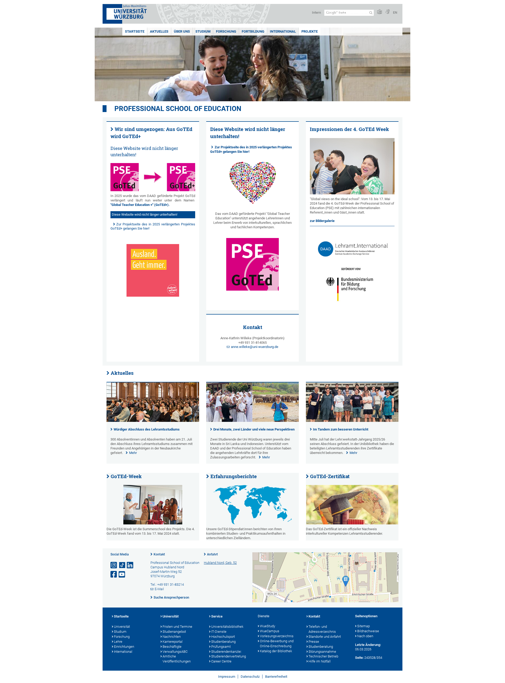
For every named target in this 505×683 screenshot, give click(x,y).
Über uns (182, 31)
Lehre (118, 642)
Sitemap (363, 626)
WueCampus (269, 631)
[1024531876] (352, 504)
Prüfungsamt (221, 647)
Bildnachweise (368, 631)
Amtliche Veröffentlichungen (177, 658)
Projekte (309, 31)
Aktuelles (159, 31)
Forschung (226, 31)
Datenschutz (250, 677)
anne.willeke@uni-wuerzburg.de (254, 347)
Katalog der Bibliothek (276, 651)
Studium (202, 31)
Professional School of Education (177, 109)
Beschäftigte (172, 647)
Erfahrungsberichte (233, 476)
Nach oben (365, 636)
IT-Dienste (218, 632)
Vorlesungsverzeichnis (277, 636)
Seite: (359, 658)
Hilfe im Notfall (320, 661)
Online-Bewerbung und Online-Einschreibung (277, 643)
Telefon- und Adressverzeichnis (322, 629)
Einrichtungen (124, 647)
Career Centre (221, 661)
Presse (314, 642)
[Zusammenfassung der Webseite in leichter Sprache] (379, 12)
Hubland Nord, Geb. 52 (220, 563)
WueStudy (267, 626)
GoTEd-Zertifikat (330, 476)
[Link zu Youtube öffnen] (122, 574)
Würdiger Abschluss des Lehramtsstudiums (147, 429)
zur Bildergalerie (322, 221)
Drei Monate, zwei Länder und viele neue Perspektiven (254, 429)
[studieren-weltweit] (153, 270)
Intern (316, 12)
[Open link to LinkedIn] (130, 565)
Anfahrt (212, 554)
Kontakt (159, 554)
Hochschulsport (223, 637)
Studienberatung (223, 642)
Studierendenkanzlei (226, 652)
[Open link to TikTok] (122, 565)
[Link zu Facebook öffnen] (114, 574)
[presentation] (153, 421)
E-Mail (159, 589)
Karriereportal (173, 642)
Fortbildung (253, 31)
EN (395, 12)
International (283, 31)
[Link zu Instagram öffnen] (114, 565)
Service (217, 616)
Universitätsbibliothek (227, 627)
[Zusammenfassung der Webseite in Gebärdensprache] (387, 12)
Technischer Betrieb (323, 656)
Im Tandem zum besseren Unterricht (340, 429)
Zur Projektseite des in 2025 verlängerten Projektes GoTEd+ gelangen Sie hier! (251, 149)
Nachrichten (172, 637)
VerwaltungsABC (175, 652)
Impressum (226, 677)
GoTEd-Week (126, 476)
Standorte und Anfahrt (325, 637)
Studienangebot (174, 632)
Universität (122, 627)
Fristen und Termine (177, 627)
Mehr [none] (133, 453)
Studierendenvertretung (228, 656)
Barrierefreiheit (276, 677)
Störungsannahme (322, 652)
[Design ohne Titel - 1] (152, 177)
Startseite (134, 31)
